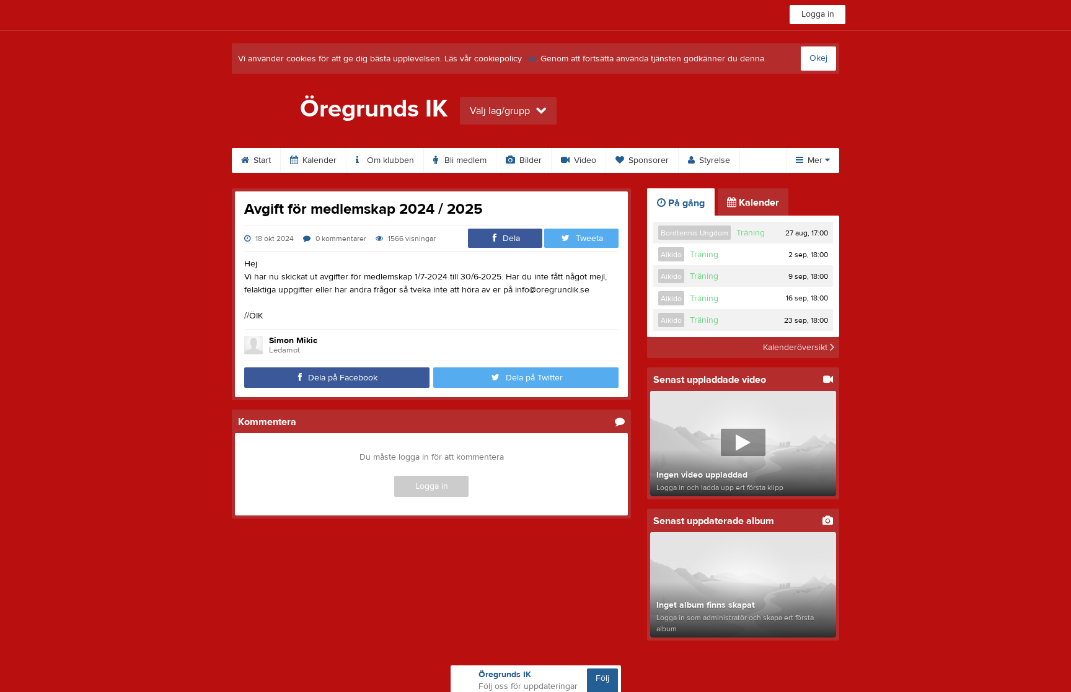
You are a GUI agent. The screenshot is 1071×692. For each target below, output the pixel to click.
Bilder (529, 160)
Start (261, 160)
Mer (815, 160)
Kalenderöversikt (796, 347)
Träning (750, 233)
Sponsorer (647, 160)
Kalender (318, 160)
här (530, 58)
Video (583, 160)
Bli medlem (464, 160)
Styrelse (713, 160)
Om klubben (389, 160)
